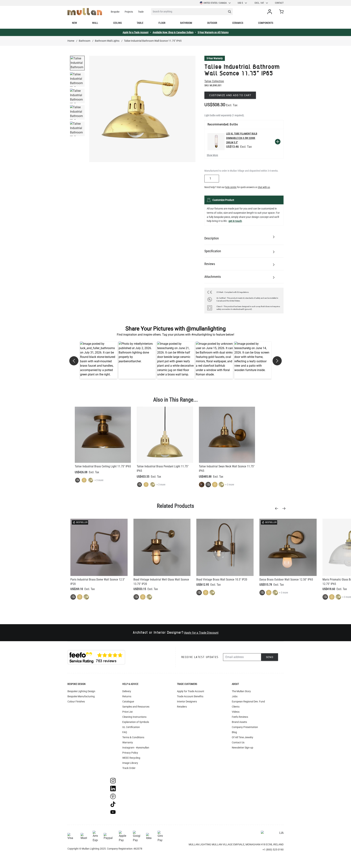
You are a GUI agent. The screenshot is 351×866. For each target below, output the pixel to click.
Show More (212, 155)
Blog (234, 732)
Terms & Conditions (133, 737)
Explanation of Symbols (135, 722)
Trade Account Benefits (190, 696)
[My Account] (270, 12)
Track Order (128, 768)
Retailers (182, 706)
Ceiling (117, 22)
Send (269, 657)
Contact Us (238, 742)
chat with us (264, 187)
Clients (235, 706)
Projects (129, 11)
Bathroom (186, 22)
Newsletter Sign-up (242, 747)
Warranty (127, 742)
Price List (127, 711)
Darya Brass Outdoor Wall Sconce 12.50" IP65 (286, 579)
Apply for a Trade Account (135, 32)
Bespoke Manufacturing (81, 696)
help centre (231, 187)
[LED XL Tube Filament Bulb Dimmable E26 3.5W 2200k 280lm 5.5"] (216, 141)
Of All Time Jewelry (242, 737)
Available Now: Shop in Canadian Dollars (173, 32)
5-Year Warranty (215, 58)
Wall (95, 22)
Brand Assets (239, 722)
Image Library (130, 762)
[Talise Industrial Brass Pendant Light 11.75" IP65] (165, 435)
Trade (141, 11)
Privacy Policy (130, 752)
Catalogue (128, 701)
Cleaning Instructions (134, 716)
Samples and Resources (135, 706)
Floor (161, 22)
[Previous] (278, 508)
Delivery (126, 691)
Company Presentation (245, 727)
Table (140, 22)
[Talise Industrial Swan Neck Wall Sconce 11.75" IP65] (227, 435)
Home (70, 40)
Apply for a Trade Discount (201, 632)
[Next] (285, 508)
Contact (279, 3)
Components (265, 22)
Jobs (234, 696)
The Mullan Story (241, 691)
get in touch (235, 221)
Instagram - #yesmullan (135, 747)
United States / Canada (215, 3)
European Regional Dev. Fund (248, 701)
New (74, 22)
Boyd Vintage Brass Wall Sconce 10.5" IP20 (221, 579)
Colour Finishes (76, 701)
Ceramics (237, 22)
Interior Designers (187, 701)
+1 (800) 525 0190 (273, 849)
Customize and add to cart (230, 95)
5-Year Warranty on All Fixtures (213, 32)
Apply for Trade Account (190, 691)
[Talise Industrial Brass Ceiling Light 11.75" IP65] (103, 435)
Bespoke (115, 11)
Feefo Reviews (240, 716)
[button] (98, 360)
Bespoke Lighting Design (81, 691)
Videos (235, 711)
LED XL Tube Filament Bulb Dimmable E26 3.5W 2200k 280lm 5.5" (241, 138)
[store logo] (84, 11)
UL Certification (131, 727)
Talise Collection (214, 81)
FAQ (124, 732)
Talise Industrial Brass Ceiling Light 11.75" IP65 (103, 466)
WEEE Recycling (131, 757)
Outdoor (212, 22)
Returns (126, 696)
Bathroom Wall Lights (107, 40)
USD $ (240, 3)
